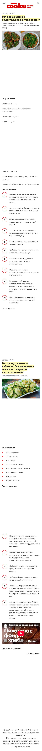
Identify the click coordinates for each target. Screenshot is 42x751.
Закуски (5, 13)
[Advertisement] (21, 74)
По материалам (8, 309)
